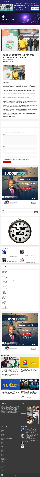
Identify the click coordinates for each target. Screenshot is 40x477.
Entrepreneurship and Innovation (7, 280)
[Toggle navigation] (2, 24)
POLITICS (3, 298)
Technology (4, 304)
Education (3, 277)
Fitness (3, 283)
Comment (4, 134)
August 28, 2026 (9, 256)
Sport (3, 303)
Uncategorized (4, 308)
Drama (3, 276)
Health (3, 291)
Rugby (3, 301)
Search (3, 210)
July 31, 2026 (23, 397)
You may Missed (5, 355)
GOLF (3, 287)
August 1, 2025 (5, 59)
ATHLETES (4, 271)
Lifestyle (3, 292)
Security (3, 302)
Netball (3, 296)
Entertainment (4, 278)
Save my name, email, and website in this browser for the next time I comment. (16, 159)
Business (2, 431)
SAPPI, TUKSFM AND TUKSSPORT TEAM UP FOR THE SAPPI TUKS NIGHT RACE (29, 370)
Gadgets (3, 286)
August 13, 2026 (23, 373)
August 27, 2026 (27, 255)
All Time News (7, 20)
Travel (3, 307)
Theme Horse (21, 475)
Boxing (3, 272)
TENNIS (3, 306)
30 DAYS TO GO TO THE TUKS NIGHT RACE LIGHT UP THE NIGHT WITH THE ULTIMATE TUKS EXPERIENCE (10, 392)
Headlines (4, 53)
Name (4, 146)
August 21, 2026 (4, 376)
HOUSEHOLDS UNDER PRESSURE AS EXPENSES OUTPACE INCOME (29, 260)
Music (2, 454)
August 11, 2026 (4, 395)
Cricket (3, 275)
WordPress (33, 475)
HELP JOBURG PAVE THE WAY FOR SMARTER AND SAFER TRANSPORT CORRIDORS (29, 123)
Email (4, 150)
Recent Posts (5, 248)
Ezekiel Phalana (10, 59)
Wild (3, 309)
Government (4, 288)
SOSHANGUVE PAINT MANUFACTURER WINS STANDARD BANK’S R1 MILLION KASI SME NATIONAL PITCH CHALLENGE (13, 253)
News (8, 53)
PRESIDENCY (3, 459)
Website (4, 155)
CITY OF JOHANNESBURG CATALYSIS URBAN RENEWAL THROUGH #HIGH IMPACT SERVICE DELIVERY (11, 123)
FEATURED (4, 282)
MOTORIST (4, 293)
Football (3, 285)
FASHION (3, 281)
